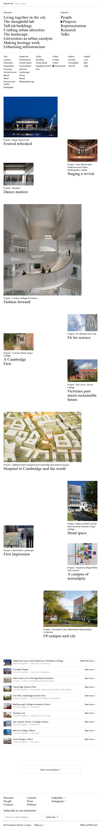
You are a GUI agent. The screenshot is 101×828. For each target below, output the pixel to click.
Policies (31, 804)
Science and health (50, 689)
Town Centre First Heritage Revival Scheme (33, 678)
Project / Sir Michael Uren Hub (81, 333)
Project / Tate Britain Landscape (19, 550)
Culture (33, 672)
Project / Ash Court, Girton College (80, 386)
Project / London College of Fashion (20, 298)
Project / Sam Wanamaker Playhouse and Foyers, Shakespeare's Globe (79, 167)
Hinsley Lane (19, 713)
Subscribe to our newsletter (20, 810)
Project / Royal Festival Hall (16, 140)
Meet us (38, 825)
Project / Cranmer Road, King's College (18, 354)
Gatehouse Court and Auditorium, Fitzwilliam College (38, 660)
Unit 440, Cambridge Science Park (29, 695)
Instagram (57, 801)
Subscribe (50, 817)
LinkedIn (57, 798)
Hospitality (45, 672)
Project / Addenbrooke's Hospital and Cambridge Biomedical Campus (36, 464)
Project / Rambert (12, 188)
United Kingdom (20, 663)
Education (35, 663)
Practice (8, 798)
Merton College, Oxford (24, 730)
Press (30, 801)
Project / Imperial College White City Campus (82, 569)
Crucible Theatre (21, 669)
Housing (46, 663)
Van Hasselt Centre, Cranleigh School (30, 721)
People (8, 801)
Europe (16, 680)
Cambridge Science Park (24, 687)
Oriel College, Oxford (23, 739)
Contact (8, 804)
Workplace (66, 689)
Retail (51, 680)
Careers (31, 798)
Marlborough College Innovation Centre (31, 704)
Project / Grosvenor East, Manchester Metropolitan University (67, 631)
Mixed (43, 680)
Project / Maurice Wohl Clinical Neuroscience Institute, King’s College (82, 526)
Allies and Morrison (88, 825)
